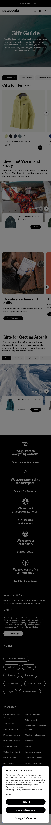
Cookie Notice (11, 792)
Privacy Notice (26, 792)
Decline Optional (26, 809)
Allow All (26, 801)
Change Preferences (25, 818)
